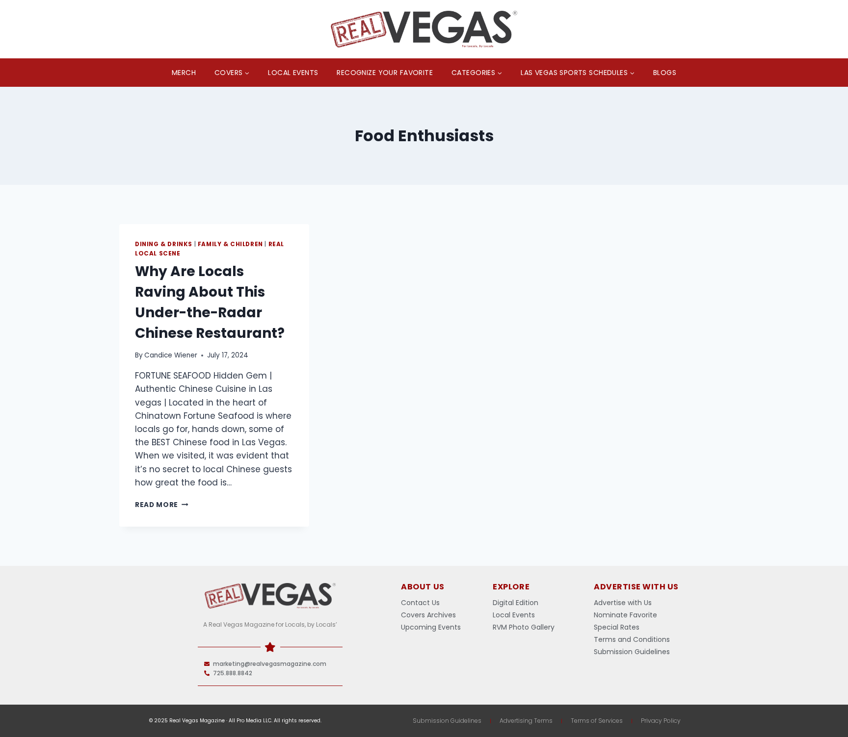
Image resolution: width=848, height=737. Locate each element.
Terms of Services (597, 720)
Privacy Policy (661, 720)
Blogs (664, 72)
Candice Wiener (170, 355)
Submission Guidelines (447, 720)
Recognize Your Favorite (385, 72)
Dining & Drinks (163, 244)
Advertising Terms (526, 720)
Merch (184, 72)
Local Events (293, 72)
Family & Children (230, 244)
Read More (161, 504)
